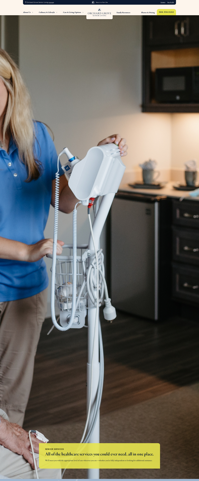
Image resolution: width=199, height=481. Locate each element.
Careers (163, 2)
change (51, 2)
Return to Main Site (102, 2)
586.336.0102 (166, 12)
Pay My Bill (170, 2)
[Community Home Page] (99, 12)
